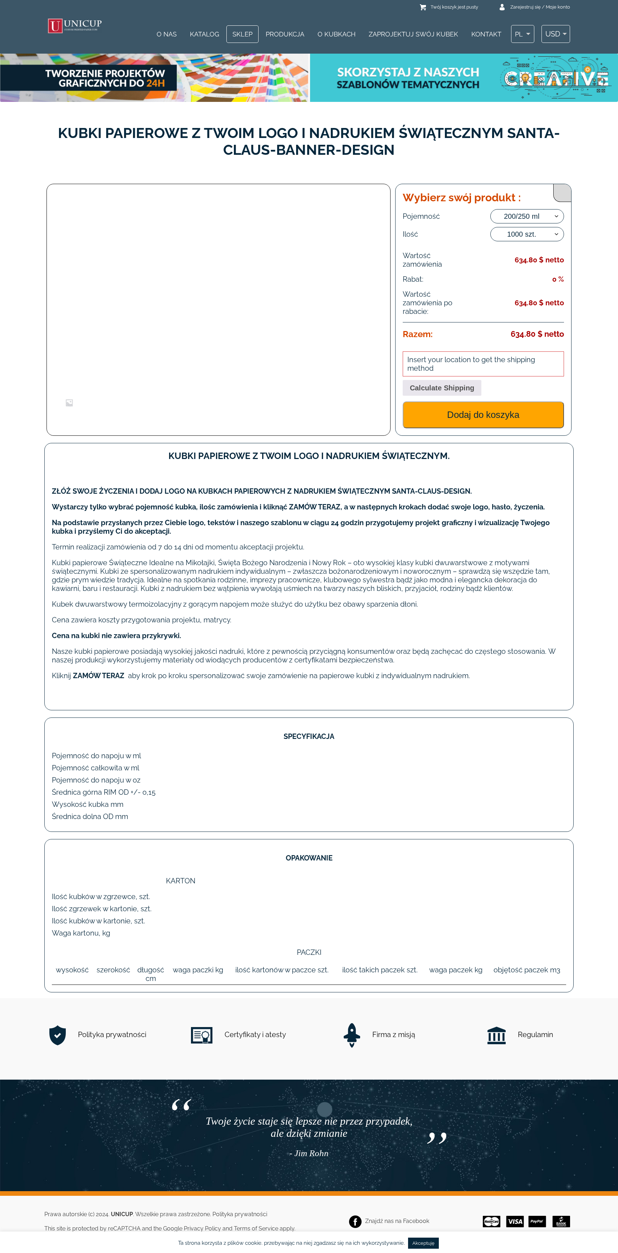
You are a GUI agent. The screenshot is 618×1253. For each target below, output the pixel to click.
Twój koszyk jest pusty (454, 7)
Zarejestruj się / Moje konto (540, 7)
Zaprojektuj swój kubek (413, 34)
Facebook (416, 1221)
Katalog (204, 34)
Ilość (410, 234)
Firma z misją (393, 1034)
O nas (167, 34)
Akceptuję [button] (423, 1243)
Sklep (242, 34)
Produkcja (285, 34)
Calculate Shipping (442, 388)
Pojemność (421, 216)
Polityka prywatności (111, 1034)
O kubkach (336, 34)
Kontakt (486, 34)
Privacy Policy (202, 1228)
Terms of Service (256, 1228)
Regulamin (534, 1034)
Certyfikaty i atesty (254, 1034)
